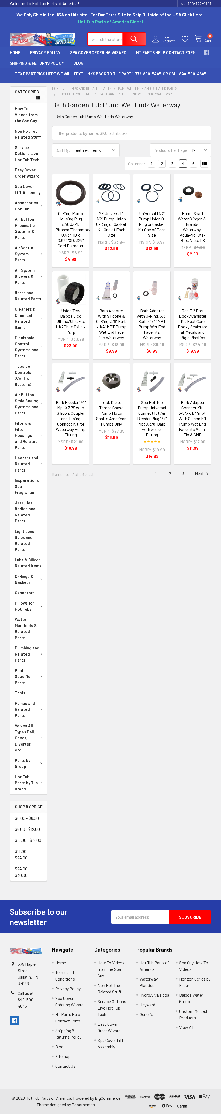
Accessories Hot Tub (26, 205)
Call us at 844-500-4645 (26, 999)
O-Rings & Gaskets (24, 579)
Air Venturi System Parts (24, 253)
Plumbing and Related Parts (27, 653)
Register (168, 41)
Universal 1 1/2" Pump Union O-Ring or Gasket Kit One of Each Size (152, 224)
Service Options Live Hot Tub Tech (27, 153)
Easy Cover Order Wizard (27, 172)
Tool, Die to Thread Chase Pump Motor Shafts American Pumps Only (111, 413)
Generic (146, 1014)
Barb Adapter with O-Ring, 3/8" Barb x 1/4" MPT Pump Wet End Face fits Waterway (152, 324)
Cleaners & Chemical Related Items (25, 318)
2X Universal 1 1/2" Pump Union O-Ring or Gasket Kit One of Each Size (111, 224)
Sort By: (63, 150)
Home (15, 52)
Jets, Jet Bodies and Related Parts (25, 511)
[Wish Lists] (188, 39)
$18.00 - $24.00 (22, 854)
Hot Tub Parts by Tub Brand (26, 782)
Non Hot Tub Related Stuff (28, 134)
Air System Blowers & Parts (25, 276)
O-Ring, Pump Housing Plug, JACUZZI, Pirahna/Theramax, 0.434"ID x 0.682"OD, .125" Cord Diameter (73, 229)
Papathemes (83, 1104)
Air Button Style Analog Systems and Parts (27, 403)
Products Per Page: (171, 150)
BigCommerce (107, 1098)
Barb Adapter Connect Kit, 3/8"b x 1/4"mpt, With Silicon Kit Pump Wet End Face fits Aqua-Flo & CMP (193, 418)
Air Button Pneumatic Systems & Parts (25, 228)
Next (200, 473)
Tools (20, 692)
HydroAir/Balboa (154, 994)
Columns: (136, 163)
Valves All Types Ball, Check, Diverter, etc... (25, 737)
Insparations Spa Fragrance (27, 486)
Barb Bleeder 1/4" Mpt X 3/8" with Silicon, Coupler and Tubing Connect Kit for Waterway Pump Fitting (71, 418)
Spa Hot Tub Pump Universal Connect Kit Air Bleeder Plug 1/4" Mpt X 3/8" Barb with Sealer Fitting (152, 418)
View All (186, 1027)
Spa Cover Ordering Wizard (98, 52)
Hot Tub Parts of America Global (110, 21)
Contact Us (65, 1066)
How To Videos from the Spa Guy (26, 114)
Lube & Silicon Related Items (28, 562)
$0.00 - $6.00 (27, 818)
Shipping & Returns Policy (37, 63)
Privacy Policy (45, 52)
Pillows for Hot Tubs (24, 606)
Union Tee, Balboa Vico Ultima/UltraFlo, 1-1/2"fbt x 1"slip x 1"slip (71, 321)
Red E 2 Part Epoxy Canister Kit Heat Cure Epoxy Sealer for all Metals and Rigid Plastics (192, 324)
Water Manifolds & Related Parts (26, 628)
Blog (79, 63)
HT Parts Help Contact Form (166, 52)
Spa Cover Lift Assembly (27, 189)
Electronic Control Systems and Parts (27, 346)
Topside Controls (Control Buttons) (23, 375)
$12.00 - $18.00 (28, 840)
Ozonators (25, 592)
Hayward (147, 1004)
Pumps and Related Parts (25, 709)
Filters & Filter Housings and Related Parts (26, 435)
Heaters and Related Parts (26, 463)
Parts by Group (22, 763)
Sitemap (63, 1056)
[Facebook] (206, 52)
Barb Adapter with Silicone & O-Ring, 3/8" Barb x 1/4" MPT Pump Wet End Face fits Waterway (111, 324)
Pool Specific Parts (22, 676)
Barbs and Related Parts (28, 295)
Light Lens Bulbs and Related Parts (24, 540)
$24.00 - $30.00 (22, 872)
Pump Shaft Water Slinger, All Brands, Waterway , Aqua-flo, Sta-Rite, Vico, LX (193, 227)
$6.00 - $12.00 (27, 829)
